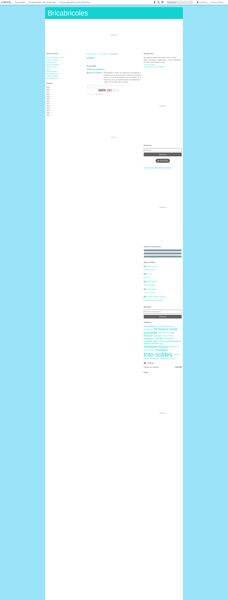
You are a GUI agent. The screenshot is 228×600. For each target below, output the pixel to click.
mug (158, 326)
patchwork (154, 358)
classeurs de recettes (167, 358)
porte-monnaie (173, 341)
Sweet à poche (51, 67)
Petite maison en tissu (168, 326)
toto (172, 333)
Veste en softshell (52, 64)
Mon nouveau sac (52, 74)
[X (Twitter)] (158, 2)
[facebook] (154, 2)
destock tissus (149, 350)
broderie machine (151, 344)
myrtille (148, 341)
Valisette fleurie (51, 71)
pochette (150, 332)
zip (161, 344)
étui (178, 346)
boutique (161, 350)
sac (155, 341)
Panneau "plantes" (52, 76)
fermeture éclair (166, 329)
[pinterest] (162, 2)
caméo (159, 338)
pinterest (176, 354)
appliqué (172, 346)
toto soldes (158, 354)
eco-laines (149, 326)
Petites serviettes (52, 60)
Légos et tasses (51, 62)
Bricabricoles (92, 54)
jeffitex (146, 358)
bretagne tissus (156, 346)
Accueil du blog (149, 64)
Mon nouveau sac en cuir (55, 57)
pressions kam (164, 332)
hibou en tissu (168, 336)
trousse (148, 335)
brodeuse (158, 336)
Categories (104, 54)
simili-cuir (168, 339)
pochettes (149, 338)
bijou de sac (148, 329)
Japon (48, 69)
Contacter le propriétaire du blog (157, 168)
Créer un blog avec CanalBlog (154, 67)
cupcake (162, 341)
